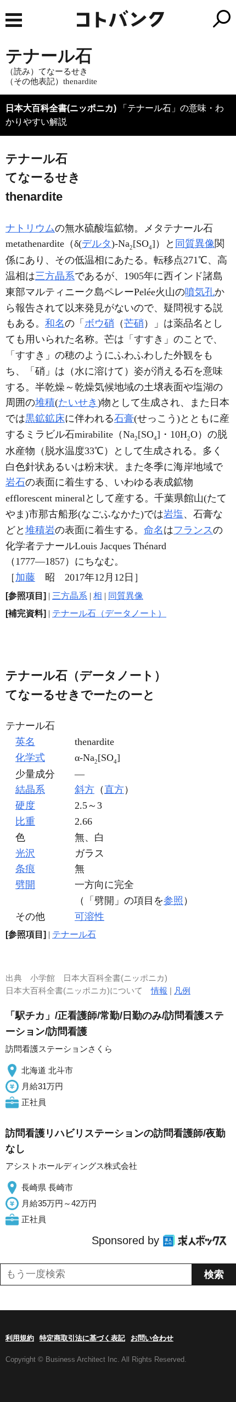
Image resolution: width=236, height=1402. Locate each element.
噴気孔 (200, 291)
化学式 (30, 757)
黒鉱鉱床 (45, 418)
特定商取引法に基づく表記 (82, 1338)
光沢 (25, 853)
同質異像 (195, 243)
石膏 (124, 418)
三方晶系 (55, 276)
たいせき (78, 402)
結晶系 (30, 789)
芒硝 (134, 323)
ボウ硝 (99, 323)
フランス (193, 530)
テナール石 (74, 934)
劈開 (25, 884)
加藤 (25, 577)
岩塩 (173, 514)
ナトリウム (30, 228)
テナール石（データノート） (109, 613)
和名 (55, 323)
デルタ (96, 243)
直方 (114, 789)
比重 (25, 821)
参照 (173, 900)
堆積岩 (40, 530)
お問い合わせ (152, 1338)
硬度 (25, 805)
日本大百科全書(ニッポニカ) (60, 108)
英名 (25, 741)
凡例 (182, 990)
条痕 (25, 868)
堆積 (45, 402)
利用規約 (19, 1338)
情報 (159, 990)
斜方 (84, 789)
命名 (154, 530)
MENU (13, 20)
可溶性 (89, 916)
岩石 (15, 482)
